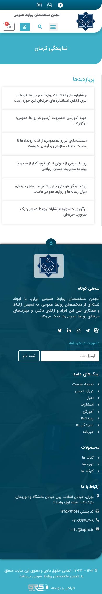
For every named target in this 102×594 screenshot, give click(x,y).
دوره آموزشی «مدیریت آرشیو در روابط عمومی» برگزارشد (51, 120)
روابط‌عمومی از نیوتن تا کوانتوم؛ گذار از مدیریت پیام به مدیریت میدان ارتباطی (51, 166)
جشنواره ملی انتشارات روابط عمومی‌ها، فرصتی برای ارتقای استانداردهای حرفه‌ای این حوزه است (50, 97)
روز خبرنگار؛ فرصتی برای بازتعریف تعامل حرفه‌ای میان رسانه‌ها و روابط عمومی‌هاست (51, 189)
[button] (53, 27)
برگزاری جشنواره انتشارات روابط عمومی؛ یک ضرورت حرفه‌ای (53, 211)
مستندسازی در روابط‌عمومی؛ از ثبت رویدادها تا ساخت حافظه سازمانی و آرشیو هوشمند (52, 143)
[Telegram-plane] (88, 330)
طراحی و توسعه (63, 588)
